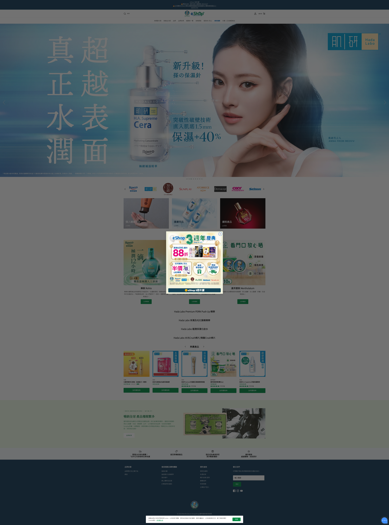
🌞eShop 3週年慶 (195, 290)
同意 (236, 519)
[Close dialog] (220, 234)
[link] (194, 259)
